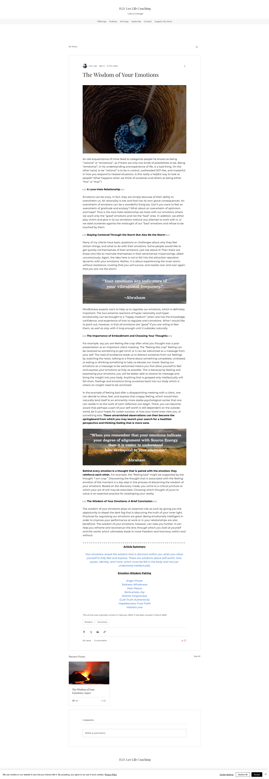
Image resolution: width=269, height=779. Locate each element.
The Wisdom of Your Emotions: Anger (83, 691)
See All (197, 656)
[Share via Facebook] (84, 632)
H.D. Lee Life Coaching (135, 8)
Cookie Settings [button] (227, 774)
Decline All (242, 774)
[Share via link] (104, 632)
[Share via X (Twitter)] (91, 632)
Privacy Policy (111, 774)
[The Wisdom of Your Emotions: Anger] (89, 673)
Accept (257, 774)
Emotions (102, 622)
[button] (196, 47)
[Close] (265, 774)
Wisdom (88, 622)
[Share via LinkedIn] (97, 632)
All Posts (73, 46)
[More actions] (184, 66)
